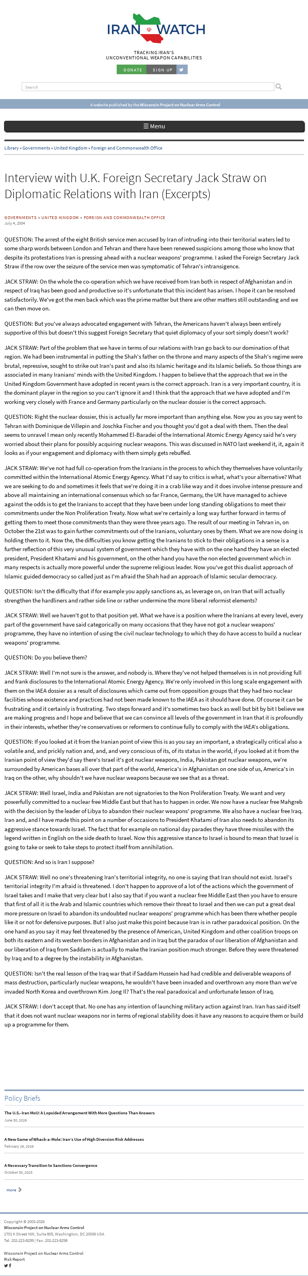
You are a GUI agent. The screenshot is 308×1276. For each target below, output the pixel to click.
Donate (133, 70)
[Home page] (154, 42)
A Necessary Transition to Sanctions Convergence (50, 1165)
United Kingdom (70, 148)
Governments (36, 148)
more (11, 1190)
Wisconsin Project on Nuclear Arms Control (44, 1227)
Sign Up (163, 70)
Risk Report (14, 1259)
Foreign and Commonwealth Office (126, 148)
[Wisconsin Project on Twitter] (182, 69)
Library (11, 148)
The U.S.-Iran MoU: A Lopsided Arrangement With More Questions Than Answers (79, 1113)
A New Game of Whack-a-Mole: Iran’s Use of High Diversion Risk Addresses (74, 1139)
